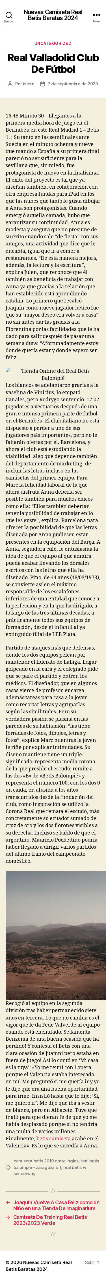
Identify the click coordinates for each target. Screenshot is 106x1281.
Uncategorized (53, 43)
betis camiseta (53, 1139)
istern (28, 83)
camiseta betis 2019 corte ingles (46, 1161)
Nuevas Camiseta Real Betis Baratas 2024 (53, 15)
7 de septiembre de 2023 (73, 83)
